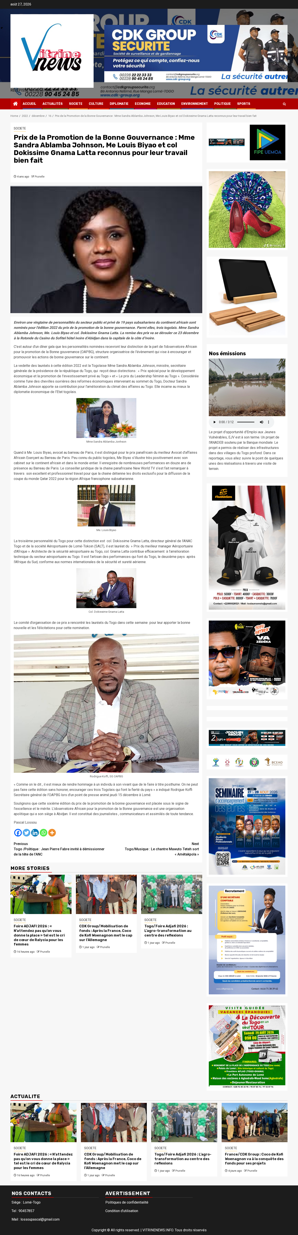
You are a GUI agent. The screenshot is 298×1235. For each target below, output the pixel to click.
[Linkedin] (35, 833)
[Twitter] (26, 833)
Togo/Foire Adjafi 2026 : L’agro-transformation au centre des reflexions (168, 930)
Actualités (53, 104)
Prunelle (40, 176)
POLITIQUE (222, 104)
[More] (52, 833)
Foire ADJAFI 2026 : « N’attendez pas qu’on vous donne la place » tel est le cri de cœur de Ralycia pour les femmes (39, 935)
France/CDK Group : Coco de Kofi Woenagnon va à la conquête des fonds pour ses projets (254, 1159)
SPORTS (243, 104)
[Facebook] (18, 833)
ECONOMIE (143, 104)
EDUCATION (166, 104)
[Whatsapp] (43, 833)
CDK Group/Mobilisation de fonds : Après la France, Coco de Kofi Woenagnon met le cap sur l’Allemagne (105, 933)
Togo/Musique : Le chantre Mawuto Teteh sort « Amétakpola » (162, 849)
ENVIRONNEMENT (194, 104)
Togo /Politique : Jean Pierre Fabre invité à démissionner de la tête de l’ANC (59, 849)
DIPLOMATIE (119, 104)
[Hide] (1, 28)
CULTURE (96, 104)
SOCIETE (75, 104)
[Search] (284, 104)
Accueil (29, 104)
